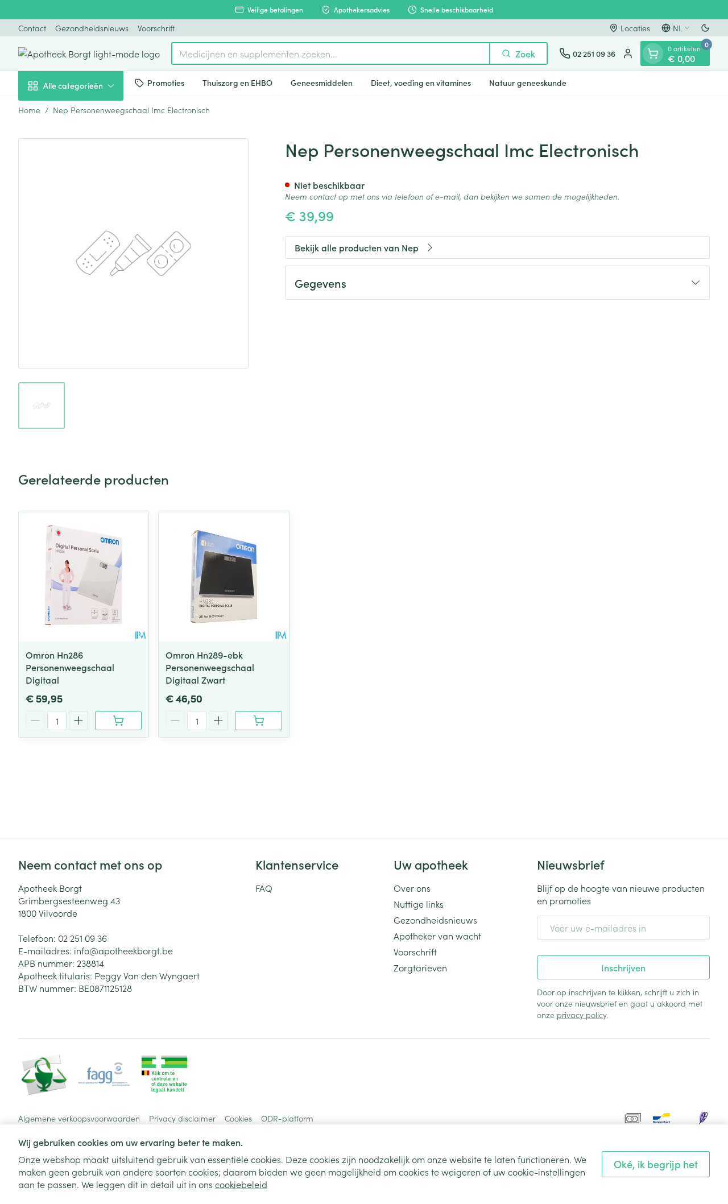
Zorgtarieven (420, 967)
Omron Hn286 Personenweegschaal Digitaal (70, 667)
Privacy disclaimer (182, 1118)
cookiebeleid (241, 1184)
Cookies (238, 1118)
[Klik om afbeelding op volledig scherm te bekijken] (133, 253)
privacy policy (581, 1014)
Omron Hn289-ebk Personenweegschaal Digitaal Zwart (210, 667)
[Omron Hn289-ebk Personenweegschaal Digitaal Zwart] (223, 576)
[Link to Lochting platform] (703, 1118)
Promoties (165, 82)
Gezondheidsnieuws (92, 28)
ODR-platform (287, 1118)
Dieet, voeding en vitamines (421, 82)
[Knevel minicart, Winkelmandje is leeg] (653, 53)
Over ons (412, 888)
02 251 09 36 (82, 938)
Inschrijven (623, 967)
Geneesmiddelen (322, 82)
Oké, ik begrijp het (656, 1164)
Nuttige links (419, 903)
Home (29, 109)
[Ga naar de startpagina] (89, 53)
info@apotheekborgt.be (123, 950)
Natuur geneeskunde (527, 82)
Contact (32, 28)
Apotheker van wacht (437, 935)
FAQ (263, 888)
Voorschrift (156, 28)
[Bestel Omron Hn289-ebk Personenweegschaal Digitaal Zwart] (258, 720)
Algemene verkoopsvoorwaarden (79, 1118)
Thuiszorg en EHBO (237, 82)
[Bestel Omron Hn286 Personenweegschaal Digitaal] (118, 720)
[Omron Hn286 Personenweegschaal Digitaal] (83, 576)
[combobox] (330, 53)
